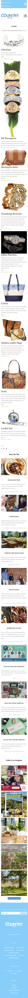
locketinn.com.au (6, 439)
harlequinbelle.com (6, 180)
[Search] (25, 4)
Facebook (10, 971)
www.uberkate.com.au (7, 59)
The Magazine (5, 3)
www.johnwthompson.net (8, 147)
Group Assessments (14, 589)
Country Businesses (9, 947)
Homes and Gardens (14, 952)
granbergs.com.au (6, 229)
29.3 (6, 491)
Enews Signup (6, 6)
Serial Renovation (14, 516)
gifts (14, 678)
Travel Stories (20, 947)
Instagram (19, 971)
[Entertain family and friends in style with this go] (14, 830)
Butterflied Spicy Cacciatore (14, 628)
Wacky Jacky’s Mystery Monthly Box (14, 703)
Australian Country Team (10, 30)
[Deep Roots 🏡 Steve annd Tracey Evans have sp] (14, 883)
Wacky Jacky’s (17, 714)
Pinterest (15, 973)
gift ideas (10, 714)
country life (21, 603)
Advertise (14, 988)
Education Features (9, 950)
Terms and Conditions (14, 990)
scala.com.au (4, 406)
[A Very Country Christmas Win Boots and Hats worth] (14, 778)
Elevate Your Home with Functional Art (14, 666)
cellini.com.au (5, 316)
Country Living (20, 950)
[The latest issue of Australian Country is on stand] (14, 804)
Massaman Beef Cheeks (14, 480)
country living (21, 528)
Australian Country (13, 491)
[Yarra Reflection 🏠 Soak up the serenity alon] (14, 857)
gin (23, 751)
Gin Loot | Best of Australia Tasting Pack (13, 740)
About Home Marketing (10, 955)
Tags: (2, 446)
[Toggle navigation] (25, 15)
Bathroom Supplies (14, 958)
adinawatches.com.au (7, 272)
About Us (14, 985)
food (21, 491)
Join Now (23, 913)
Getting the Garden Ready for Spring (14, 553)
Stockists (21, 955)
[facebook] (1, 448)
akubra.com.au (5, 356)
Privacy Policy (14, 993)
